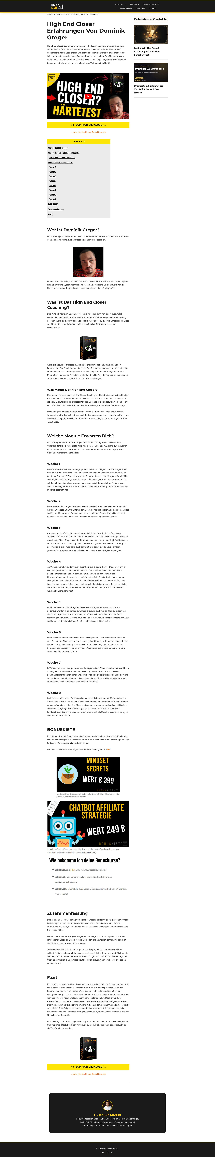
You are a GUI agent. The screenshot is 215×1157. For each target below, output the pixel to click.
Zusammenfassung (56, 209)
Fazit (50, 214)
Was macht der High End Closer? (62, 157)
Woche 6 (52, 190)
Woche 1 (53, 167)
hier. (109, 749)
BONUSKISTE (53, 204)
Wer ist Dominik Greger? (58, 148)
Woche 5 (52, 185)
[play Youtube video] (88, 96)
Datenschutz (113, 1148)
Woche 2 (52, 172)
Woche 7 (53, 195)
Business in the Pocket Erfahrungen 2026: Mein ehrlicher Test (147, 51)
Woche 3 (52, 176)
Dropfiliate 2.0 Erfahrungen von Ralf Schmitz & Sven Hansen (148, 89)
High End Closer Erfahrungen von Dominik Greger (86, 31)
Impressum (101, 1148)
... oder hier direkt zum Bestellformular (88, 132)
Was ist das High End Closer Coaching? (63, 153)
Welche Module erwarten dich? (60, 162)
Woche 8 (52, 199)
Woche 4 (52, 181)
